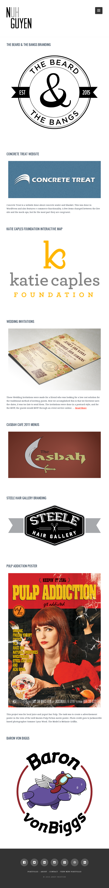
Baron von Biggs (18, 738)
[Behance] (85, 862)
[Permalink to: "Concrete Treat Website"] (54, 179)
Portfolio (33, 872)
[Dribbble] (74, 862)
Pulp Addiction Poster (22, 565)
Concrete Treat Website (23, 153)
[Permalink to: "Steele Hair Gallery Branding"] (54, 525)
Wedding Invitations (20, 321)
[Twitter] (34, 862)
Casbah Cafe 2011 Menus (23, 424)
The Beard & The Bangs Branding (29, 44)
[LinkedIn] (44, 862)
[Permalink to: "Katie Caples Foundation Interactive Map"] (54, 268)
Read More (81, 408)
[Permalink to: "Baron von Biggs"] (54, 791)
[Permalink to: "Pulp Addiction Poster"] (54, 640)
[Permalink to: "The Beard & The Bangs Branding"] (54, 93)
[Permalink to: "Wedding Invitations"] (54, 359)
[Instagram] (54, 862)
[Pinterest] (64, 862)
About (44, 872)
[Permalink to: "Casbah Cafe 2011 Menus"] (54, 455)
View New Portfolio (70, 872)
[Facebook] (24, 862)
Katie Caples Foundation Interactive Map (34, 228)
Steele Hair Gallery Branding (26, 497)
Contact (53, 872)
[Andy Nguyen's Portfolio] (19, 17)
